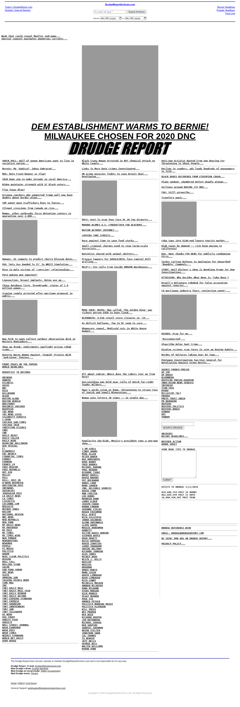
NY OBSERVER (10, 527)
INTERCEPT (8, 490)
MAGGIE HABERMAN (92, 527)
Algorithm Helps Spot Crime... (181, 344)
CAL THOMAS (89, 635)
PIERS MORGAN (90, 591)
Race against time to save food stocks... (110, 240)
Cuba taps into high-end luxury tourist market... (195, 240)
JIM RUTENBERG (91, 620)
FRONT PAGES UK (12, 364)
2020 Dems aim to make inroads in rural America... (36, 179)
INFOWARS (8, 488)
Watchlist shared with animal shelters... (110, 253)
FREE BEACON (10, 467)
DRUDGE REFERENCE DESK (176, 528)
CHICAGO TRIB (10, 424)
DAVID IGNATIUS (92, 543)
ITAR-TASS (167, 388)
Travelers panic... (174, 197)
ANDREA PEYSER (91, 601)
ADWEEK (6, 380)
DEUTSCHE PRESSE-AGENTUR (177, 380)
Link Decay (31, 683)
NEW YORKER (9, 538)
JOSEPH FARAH (90, 504)
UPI (163, 414)
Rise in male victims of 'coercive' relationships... (38, 269)
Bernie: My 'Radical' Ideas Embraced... (29, 168)
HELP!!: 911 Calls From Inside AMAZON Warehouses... (117, 267)
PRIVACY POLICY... (173, 543)
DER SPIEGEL (10, 446)
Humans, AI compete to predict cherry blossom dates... (39, 259)
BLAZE (5, 395)
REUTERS (166, 403)
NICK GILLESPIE (92, 517)
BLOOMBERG (167, 377)
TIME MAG (8, 582)
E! (3, 448)
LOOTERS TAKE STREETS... (98, 235)
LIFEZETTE (8, 501)
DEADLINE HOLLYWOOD (15, 443)
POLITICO (8, 551)
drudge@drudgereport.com (48, 666)
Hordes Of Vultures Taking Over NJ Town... (190, 354)
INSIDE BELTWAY (92, 548)
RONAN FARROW (90, 506)
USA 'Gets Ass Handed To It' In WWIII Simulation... (37, 264)
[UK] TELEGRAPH (12, 611)
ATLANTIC (8, 382)
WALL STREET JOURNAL (15, 625)
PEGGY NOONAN (90, 596)
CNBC (5, 430)
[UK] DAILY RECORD (14, 596)
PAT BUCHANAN (90, 480)
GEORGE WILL (89, 643)
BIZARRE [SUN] (91, 472)
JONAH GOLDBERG (92, 519)
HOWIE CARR (89, 483)
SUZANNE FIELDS (92, 509)
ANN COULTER (89, 493)
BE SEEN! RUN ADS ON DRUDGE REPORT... (186, 538)
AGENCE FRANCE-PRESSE (175, 369)
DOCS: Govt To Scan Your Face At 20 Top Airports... (117, 219)
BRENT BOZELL (90, 475)
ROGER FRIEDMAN (92, 512)
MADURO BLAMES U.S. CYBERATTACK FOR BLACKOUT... (114, 224)
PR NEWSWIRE (169, 401)
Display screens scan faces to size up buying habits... (199, 349)
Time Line (230, 13)
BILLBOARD (8, 393)
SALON (5, 567)
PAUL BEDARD (89, 469)
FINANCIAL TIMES (12, 456)
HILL (5, 477)
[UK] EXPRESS (10, 601)
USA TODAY (8, 617)
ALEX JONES (89, 554)
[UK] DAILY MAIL (12, 588)
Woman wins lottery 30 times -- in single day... (115, 397)
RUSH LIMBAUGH (91, 577)
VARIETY (7, 622)
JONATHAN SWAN (91, 633)
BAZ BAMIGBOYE (91, 459)
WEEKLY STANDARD (12, 635)
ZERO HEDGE (9, 640)
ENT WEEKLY (9, 453)
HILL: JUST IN (11, 480)
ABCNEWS (7, 377)
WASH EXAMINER (11, 627)
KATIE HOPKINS (91, 541)
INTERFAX (167, 385)
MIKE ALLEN (89, 454)
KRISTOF (87, 562)
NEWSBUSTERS (10, 540)
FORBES (6, 459)
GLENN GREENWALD (92, 522)
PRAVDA (165, 395)
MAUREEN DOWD (90, 498)
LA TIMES (8, 498)
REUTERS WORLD (170, 409)
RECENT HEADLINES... (174, 436)
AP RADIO (167, 374)
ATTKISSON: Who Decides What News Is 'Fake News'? (195, 277)
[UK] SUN (8, 609)
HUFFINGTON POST (12, 485)
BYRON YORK (89, 648)
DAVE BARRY (89, 462)
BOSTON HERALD (11, 401)
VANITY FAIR (10, 619)
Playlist (34, 673)
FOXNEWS (7, 461)
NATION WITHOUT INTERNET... (100, 230)
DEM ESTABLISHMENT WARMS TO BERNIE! (120, 126)
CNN (4, 432)
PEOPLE (6, 546)
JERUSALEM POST (12, 493)
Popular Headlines (226, 10)
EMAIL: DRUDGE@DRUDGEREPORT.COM (182, 533)
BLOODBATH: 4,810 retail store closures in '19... (115, 318)
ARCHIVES (167, 433)
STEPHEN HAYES (91, 535)
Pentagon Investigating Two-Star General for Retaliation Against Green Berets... (191, 361)
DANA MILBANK (90, 588)
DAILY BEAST (10, 435)
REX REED (87, 614)
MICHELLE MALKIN (92, 583)
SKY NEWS (8, 572)
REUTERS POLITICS (172, 406)
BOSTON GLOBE (10, 398)
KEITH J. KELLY (92, 559)
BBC (4, 388)
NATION (6, 511)
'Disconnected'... (173, 339)
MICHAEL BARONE (92, 467)
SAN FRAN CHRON (12, 569)
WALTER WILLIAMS (92, 646)
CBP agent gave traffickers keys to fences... (33, 203)
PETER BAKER (89, 456)
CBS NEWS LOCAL (12, 414)
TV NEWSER (88, 638)
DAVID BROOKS (90, 477)
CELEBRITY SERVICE (14, 417)
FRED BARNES (89, 464)
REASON (6, 559)
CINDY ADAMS (89, 451)
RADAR (5, 554)
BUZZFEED (8, 409)
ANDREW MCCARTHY (92, 585)
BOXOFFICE (8, 372)
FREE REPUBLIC (11, 469)
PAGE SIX (87, 598)
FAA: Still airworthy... (177, 192)
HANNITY (87, 530)
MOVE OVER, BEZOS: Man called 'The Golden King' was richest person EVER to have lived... (117, 311)
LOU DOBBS (88, 496)
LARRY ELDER (89, 501)
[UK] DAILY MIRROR (14, 593)
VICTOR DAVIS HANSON (95, 533)
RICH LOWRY (89, 580)
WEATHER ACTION (171, 441)
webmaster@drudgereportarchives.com (47, 688)
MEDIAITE (8, 506)
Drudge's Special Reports (18, 10)
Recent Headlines (226, 7)
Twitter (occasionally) (51, 671)
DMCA (21, 683)
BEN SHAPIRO (89, 625)
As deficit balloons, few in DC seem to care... (114, 323)
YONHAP (165, 417)
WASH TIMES (9, 633)
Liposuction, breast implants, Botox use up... (34, 280)
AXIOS (5, 385)
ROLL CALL (8, 561)
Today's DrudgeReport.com (18, 7)
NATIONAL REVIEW (12, 514)
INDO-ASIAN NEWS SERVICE (177, 382)
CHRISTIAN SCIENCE (14, 427)
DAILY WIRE (9, 440)
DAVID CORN (89, 490)
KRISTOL (87, 564)
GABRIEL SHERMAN (92, 627)
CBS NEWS (8, 411)
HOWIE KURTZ (89, 569)
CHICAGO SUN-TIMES (14, 422)
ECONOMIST (8, 451)
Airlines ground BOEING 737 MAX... (184, 187)
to (123, 18)
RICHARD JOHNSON (92, 551)
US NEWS (7, 614)
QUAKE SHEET (169, 444)
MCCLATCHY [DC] (171, 393)
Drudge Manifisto (40, 668)
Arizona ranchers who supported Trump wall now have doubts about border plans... (37, 196)
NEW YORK (8, 522)
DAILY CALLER (10, 438)
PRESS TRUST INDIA (173, 398)
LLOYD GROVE (89, 525)
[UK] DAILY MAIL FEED (16, 590)
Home (14, 683)
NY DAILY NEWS (11, 525)
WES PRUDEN (89, 612)
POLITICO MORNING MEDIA (97, 604)
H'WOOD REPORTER (12, 482)
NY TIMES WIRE (11, 535)
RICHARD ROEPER (92, 617)
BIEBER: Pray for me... (176, 333)
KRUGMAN (87, 567)
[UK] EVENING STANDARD (17, 598)
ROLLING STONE (11, 564)
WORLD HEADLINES (12, 367)
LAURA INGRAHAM (92, 546)
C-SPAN (6, 419)
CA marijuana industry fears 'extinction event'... (195, 290)
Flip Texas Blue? (13, 189)
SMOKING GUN (10, 577)
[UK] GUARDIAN (11, 604)
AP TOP (165, 372)
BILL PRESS (89, 609)
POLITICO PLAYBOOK (94, 606)
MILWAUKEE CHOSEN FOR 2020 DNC (120, 136)
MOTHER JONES (10, 509)
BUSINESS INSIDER (13, 406)
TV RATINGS (23, 372)
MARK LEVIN (89, 572)
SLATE (5, 575)
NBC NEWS (8, 517)
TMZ (4, 585)
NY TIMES (8, 532)
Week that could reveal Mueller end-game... (30, 36)
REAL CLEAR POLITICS (15, 556)
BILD (5, 390)
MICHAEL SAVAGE (92, 622)
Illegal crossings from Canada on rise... (30, 208)
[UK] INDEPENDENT (13, 606)
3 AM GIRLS (89, 448)
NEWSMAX (7, 543)
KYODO (164, 390)
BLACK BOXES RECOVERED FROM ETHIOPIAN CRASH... (193, 176)
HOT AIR (7, 472)
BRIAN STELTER (91, 630)
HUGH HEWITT (89, 538)
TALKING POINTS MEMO (15, 580)
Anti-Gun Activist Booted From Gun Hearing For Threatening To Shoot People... (193, 162)
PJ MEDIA (8, 548)
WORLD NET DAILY (12, 638)
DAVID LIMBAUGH (92, 575)
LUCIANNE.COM (10, 503)
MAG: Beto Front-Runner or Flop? (24, 174)
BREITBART (8, 403)
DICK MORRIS (89, 593)
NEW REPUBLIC (10, 519)
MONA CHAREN (89, 485)
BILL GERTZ (89, 514)
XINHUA (165, 411)
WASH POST (8, 630)
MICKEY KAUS (89, 556)
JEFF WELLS (89, 641)
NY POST (7, 530)
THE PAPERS (30, 364)
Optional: (96, 18)
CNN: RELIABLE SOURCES (96, 488)
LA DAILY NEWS (11, 496)
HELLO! (6, 474)
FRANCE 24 (8, 464)
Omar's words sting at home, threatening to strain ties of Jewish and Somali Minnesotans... (120, 391)
